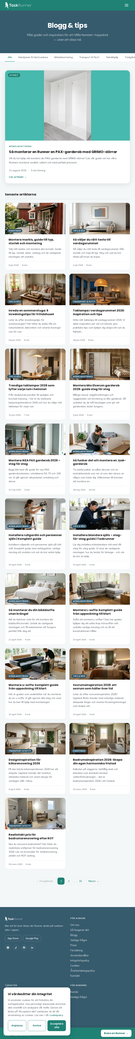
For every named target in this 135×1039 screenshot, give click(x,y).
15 (80, 881)
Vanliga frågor (78, 940)
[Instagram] (8, 948)
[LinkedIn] (32, 948)
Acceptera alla (56, 1025)
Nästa (93, 881)
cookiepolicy (56, 1015)
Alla (10, 57)
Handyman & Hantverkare (33, 57)
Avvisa (37, 1025)
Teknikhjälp (112, 57)
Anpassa (17, 1025)
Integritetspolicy (79, 960)
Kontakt (75, 975)
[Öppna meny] (126, 5)
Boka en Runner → (116, 1033)
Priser (73, 945)
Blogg (73, 935)
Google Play (32, 938)
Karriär (74, 992)
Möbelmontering (63, 57)
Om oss (74, 925)
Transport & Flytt (89, 57)
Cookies (74, 965)
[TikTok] (16, 948)
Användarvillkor (79, 955)
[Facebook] (24, 948)
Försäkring (76, 950)
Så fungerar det (79, 930)
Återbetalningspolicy (82, 970)
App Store (13, 938)
